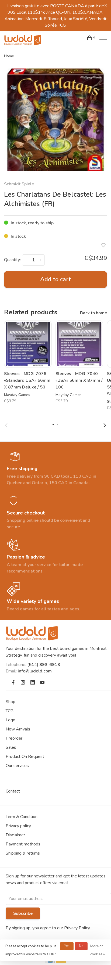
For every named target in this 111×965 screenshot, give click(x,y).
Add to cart (55, 279)
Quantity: (12, 260)
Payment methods (23, 844)
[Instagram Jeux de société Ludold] (23, 683)
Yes (67, 946)
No (81, 946)
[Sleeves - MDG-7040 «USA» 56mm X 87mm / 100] (79, 344)
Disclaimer (15, 835)
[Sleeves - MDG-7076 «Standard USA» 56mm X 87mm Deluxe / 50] (28, 344)
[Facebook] (13, 683)
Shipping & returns (23, 853)
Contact (13, 791)
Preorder (14, 738)
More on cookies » (97, 950)
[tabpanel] (55, 120)
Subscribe (23, 913)
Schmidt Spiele (19, 184)
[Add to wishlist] (103, 246)
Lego (10, 720)
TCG (9, 711)
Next (104, 425)
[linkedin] (32, 683)
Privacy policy (18, 826)
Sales (11, 747)
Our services (17, 766)
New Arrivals (18, 729)
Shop (10, 702)
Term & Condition (21, 817)
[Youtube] (42, 683)
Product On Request (25, 756)
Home (9, 56)
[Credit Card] (50, 962)
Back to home (93, 313)
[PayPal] (61, 962)
